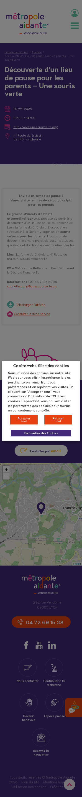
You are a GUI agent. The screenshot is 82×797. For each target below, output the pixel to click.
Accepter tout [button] (24, 419)
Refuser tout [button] (58, 419)
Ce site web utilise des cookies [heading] (41, 365)
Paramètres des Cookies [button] (41, 433)
